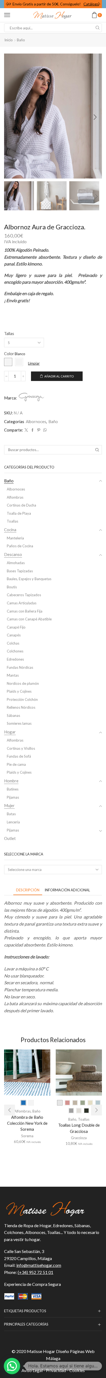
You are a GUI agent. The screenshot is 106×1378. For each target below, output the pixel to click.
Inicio (8, 40)
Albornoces (36, 421)
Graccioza (79, 1138)
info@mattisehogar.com (38, 1265)
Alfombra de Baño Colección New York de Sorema (27, 1123)
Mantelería (15, 538)
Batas (11, 814)
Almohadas (16, 563)
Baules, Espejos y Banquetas (29, 579)
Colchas (13, 643)
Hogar (10, 731)
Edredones (15, 659)
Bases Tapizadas (20, 571)
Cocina (10, 529)
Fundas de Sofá (19, 756)
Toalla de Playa (19, 513)
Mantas (13, 675)
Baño (21, 40)
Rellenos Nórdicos (21, 707)
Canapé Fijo (16, 627)
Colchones (15, 651)
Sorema (27, 1136)
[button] (7, 4)
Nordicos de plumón (23, 683)
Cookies (77, 1370)
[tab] (27, 890)
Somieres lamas (19, 723)
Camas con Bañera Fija (24, 611)
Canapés (14, 635)
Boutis (12, 587)
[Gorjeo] (26, 430)
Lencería (13, 822)
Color (9, 353)
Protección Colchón (22, 699)
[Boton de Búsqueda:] (97, 28)
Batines (12, 789)
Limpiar (34, 363)
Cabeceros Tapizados (24, 595)
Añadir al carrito (59, 376)
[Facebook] (32, 430)
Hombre (11, 780)
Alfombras (15, 497)
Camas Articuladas (21, 603)
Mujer (9, 805)
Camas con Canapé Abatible (29, 619)
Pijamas (13, 797)
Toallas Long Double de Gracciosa (79, 1128)
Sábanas (13, 715)
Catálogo (91, 4)
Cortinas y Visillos (21, 748)
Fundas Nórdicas (20, 667)
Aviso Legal (32, 1370)
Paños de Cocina (20, 546)
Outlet (10, 838)
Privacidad (56, 1370)
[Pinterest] (39, 430)
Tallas (9, 333)
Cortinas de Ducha (21, 505)
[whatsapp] (44, 430)
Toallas (12, 521)
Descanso (13, 554)
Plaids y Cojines (19, 691)
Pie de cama (16, 764)
